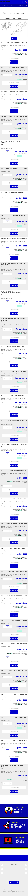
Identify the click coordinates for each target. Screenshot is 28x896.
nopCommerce (17, 892)
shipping (25, 51)
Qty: (2, 49)
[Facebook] (14, 882)
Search (26, 5)
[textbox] (12, 5)
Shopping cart (26, 2)
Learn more (25, 54)
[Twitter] (10, 882)
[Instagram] (17, 882)
